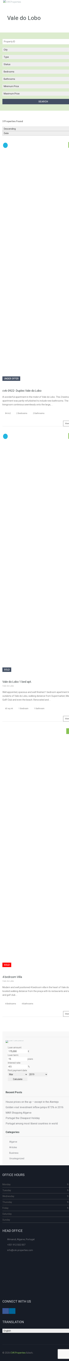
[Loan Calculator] (15, 1042)
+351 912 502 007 (16, 1244)
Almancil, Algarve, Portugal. (21, 1239)
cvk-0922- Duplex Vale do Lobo (21, 390)
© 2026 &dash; (18, 1352)
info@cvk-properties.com (20, 1250)
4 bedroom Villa (12, 977)
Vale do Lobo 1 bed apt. (17, 681)
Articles (13, 1147)
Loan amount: (15, 1047)
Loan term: (13, 1055)
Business (13, 1153)
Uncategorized (16, 1158)
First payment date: (17, 1070)
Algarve (13, 1141)
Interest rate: (14, 1063)
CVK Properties (18, 1352)
